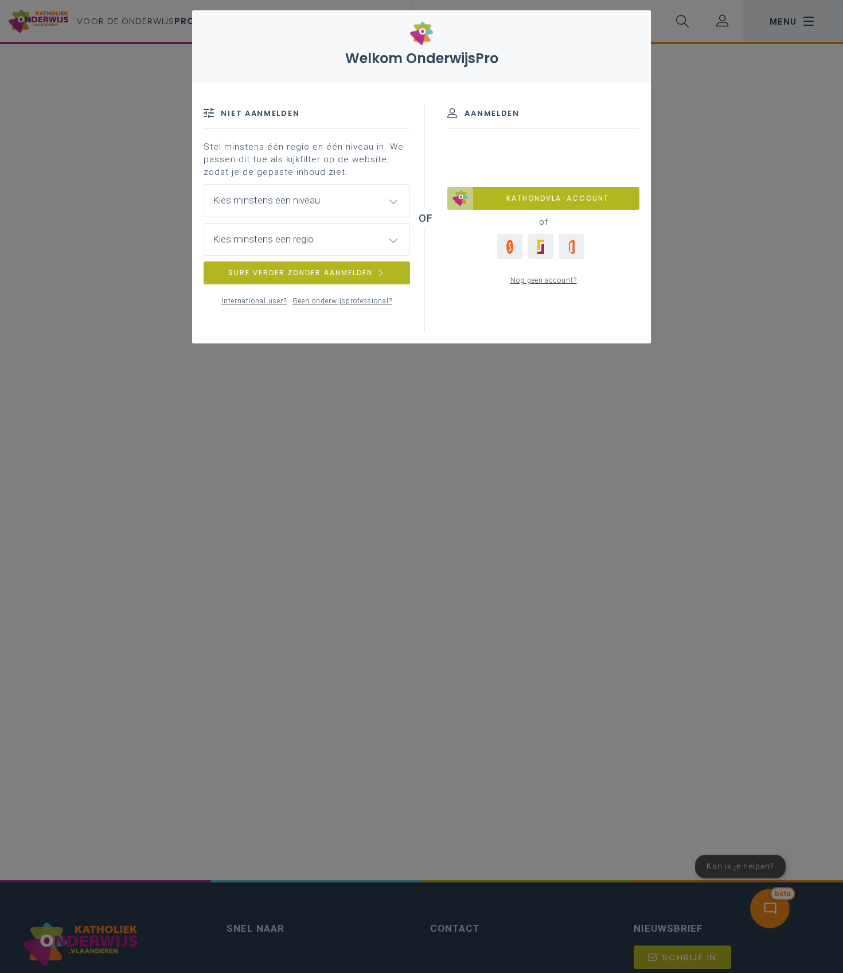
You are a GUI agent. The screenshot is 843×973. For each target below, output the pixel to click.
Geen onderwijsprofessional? (342, 301)
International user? (254, 301)
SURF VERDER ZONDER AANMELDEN (300, 273)
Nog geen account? (543, 280)
